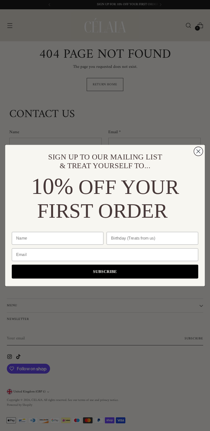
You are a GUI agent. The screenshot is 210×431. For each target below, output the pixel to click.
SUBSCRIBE (105, 271)
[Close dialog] (198, 151)
